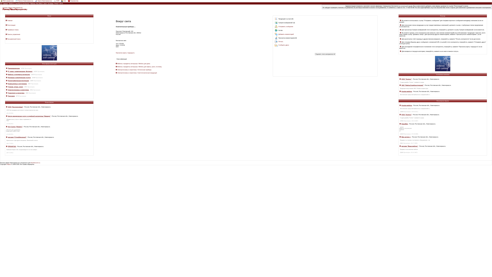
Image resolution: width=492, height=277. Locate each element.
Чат (65, 1)
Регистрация (11, 25)
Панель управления (13, 34)
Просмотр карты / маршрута (125, 53)
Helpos (9, 164)
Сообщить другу (283, 45)
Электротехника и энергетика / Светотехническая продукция (137, 73)
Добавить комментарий (286, 34)
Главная (9, 20)
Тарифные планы (13, 30)
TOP (57, 1)
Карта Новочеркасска (45, 1)
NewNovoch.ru (35, 163)
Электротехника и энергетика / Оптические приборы (134, 70)
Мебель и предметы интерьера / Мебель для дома (133, 63)
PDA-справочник (8, 1)
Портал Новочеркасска (25, 1)
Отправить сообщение (285, 26)
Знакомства (74, 1)
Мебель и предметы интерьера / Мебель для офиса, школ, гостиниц (139, 66)
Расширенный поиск (13, 39)
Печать (280, 41)
